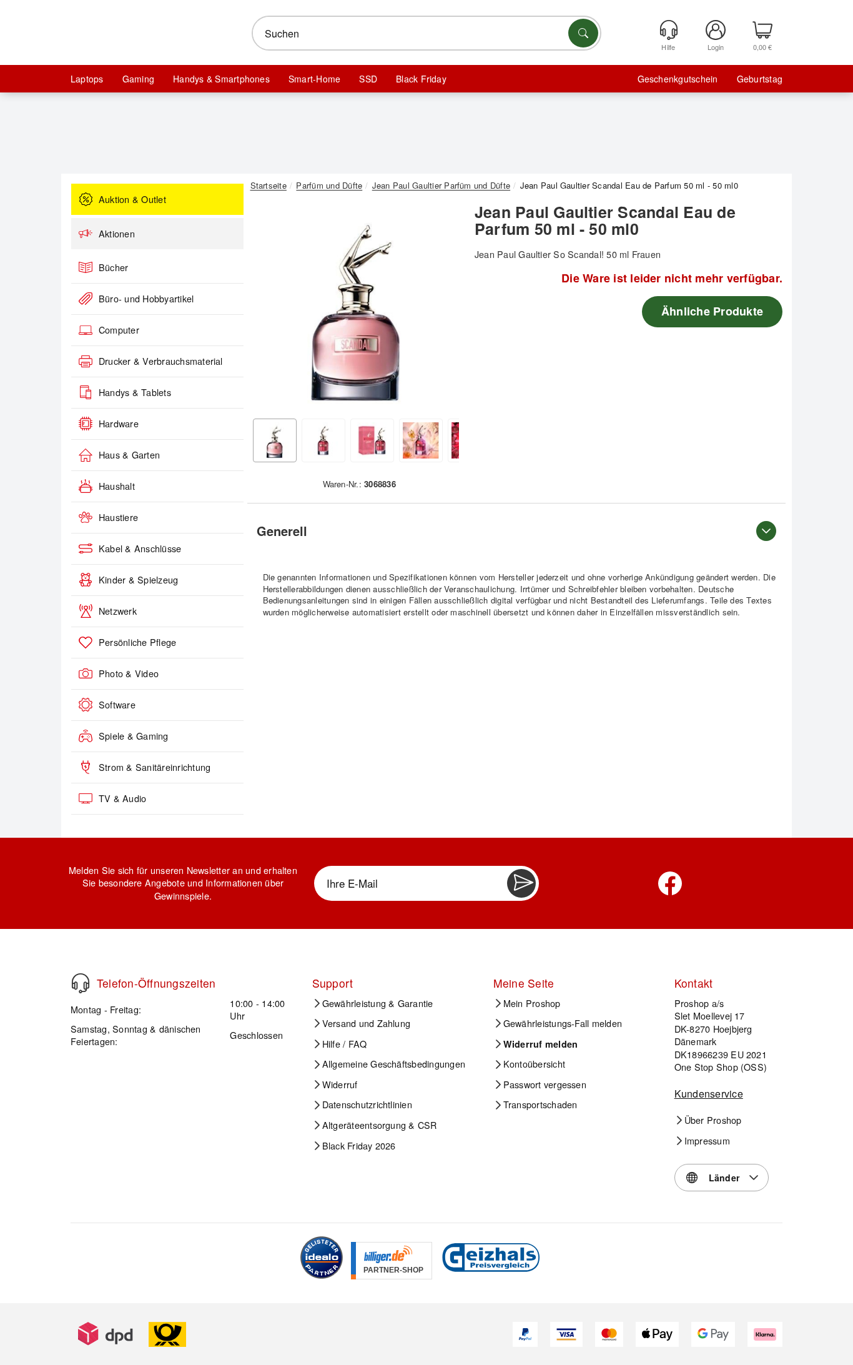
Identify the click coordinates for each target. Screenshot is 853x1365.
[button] (355, 305)
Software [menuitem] (117, 704)
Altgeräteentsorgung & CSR (379, 1125)
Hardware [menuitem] (119, 423)
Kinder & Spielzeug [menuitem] (138, 579)
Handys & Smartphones (221, 78)
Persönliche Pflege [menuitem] (137, 642)
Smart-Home (314, 78)
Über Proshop (713, 1120)
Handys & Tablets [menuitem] (135, 392)
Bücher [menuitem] (113, 267)
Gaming (138, 78)
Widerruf (340, 1084)
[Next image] (440, 307)
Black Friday (421, 78)
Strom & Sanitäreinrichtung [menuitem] (154, 767)
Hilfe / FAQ (344, 1044)
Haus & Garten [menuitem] (129, 455)
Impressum (707, 1140)
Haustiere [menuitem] (118, 517)
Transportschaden (540, 1104)
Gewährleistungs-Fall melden (562, 1023)
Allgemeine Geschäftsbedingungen (393, 1064)
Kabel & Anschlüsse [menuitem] (140, 548)
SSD (368, 78)
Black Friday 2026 (359, 1145)
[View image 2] (323, 440)
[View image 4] (421, 440)
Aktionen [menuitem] (117, 233)
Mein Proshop (532, 1003)
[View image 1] (275, 440)
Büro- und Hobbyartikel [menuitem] (146, 298)
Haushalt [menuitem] (117, 486)
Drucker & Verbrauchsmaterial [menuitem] (161, 361)
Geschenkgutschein (678, 78)
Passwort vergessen (544, 1084)
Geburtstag (759, 78)
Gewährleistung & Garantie (377, 1003)
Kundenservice (708, 1093)
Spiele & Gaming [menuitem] (134, 736)
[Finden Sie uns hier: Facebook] (670, 883)
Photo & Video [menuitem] (129, 673)
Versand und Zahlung (366, 1023)
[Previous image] (269, 307)
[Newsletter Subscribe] (521, 883)
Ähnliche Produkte (712, 311)
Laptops (87, 78)
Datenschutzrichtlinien (367, 1104)
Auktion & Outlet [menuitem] (132, 199)
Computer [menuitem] (119, 330)
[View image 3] (372, 440)
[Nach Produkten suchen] (583, 33)
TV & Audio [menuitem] (122, 798)
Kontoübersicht (534, 1064)
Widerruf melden (540, 1044)
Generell (282, 531)
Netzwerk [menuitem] (118, 611)
